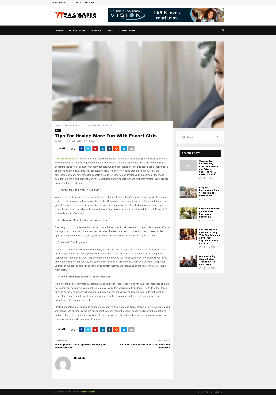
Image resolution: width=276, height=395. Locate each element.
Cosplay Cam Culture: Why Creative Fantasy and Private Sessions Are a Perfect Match (208, 168)
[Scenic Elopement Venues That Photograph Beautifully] (188, 213)
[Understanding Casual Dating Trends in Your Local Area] (188, 261)
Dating (59, 30)
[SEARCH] (217, 137)
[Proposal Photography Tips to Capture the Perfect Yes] (188, 192)
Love (110, 30)
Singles (96, 30)
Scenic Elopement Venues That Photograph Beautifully (209, 212)
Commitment (127, 30)
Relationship (77, 30)
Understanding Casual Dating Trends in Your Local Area (207, 260)
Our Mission (90, 2)
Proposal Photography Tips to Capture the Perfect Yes (209, 191)
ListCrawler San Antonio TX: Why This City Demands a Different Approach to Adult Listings (209, 236)
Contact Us (78, 2)
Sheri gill (61, 141)
